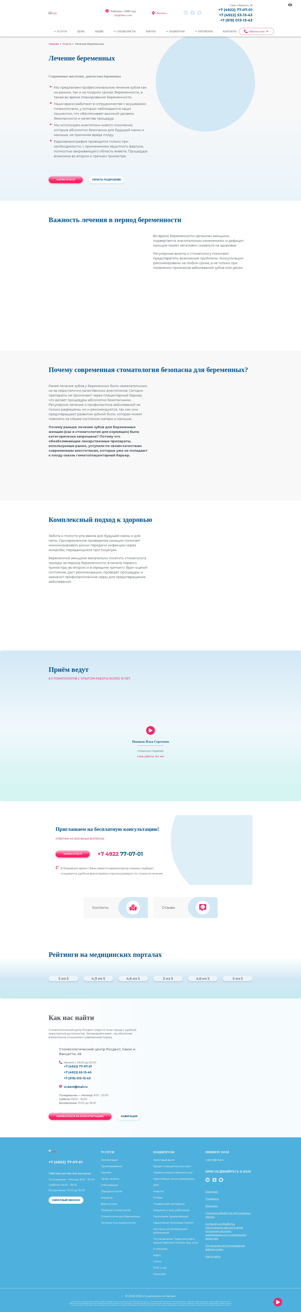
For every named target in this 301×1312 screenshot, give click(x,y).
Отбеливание (109, 1185)
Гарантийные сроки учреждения (173, 1178)
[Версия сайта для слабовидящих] (290, 5)
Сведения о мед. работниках (171, 1210)
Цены (80, 31)
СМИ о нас (160, 1267)
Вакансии (211, 1206)
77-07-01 (120, 854)
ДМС (156, 1185)
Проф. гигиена (110, 1178)
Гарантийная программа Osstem (173, 1222)
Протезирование (111, 1166)
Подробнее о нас (123, 15)
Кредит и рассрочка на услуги (172, 1166)
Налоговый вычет (164, 1160)
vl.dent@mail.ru (76, 1087)
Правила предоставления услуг (173, 1172)
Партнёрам (205, 31)
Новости (158, 1191)
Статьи (157, 1261)
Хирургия (107, 1197)
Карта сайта (212, 1256)
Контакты (162, 13)
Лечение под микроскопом (118, 1222)
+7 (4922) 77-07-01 (235, 10)
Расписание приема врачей (170, 1216)
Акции (99, 31)
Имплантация (109, 1160)
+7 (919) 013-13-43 (236, 20)
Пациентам (176, 31)
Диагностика (109, 1203)
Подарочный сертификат (169, 1203)
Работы (151, 31)
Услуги (62, 31)
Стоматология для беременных (120, 1216)
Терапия (106, 1172)
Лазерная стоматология (116, 1210)
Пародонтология (111, 1191)
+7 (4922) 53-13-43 (235, 15)
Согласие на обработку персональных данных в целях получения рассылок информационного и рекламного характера (225, 1231)
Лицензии (159, 1274)
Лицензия (211, 1191)
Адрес (157, 1255)
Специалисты (126, 31)
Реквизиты (212, 1198)
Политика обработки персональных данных (227, 1215)
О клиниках (160, 1248)
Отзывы (158, 1197)
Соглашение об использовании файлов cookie (225, 1247)
